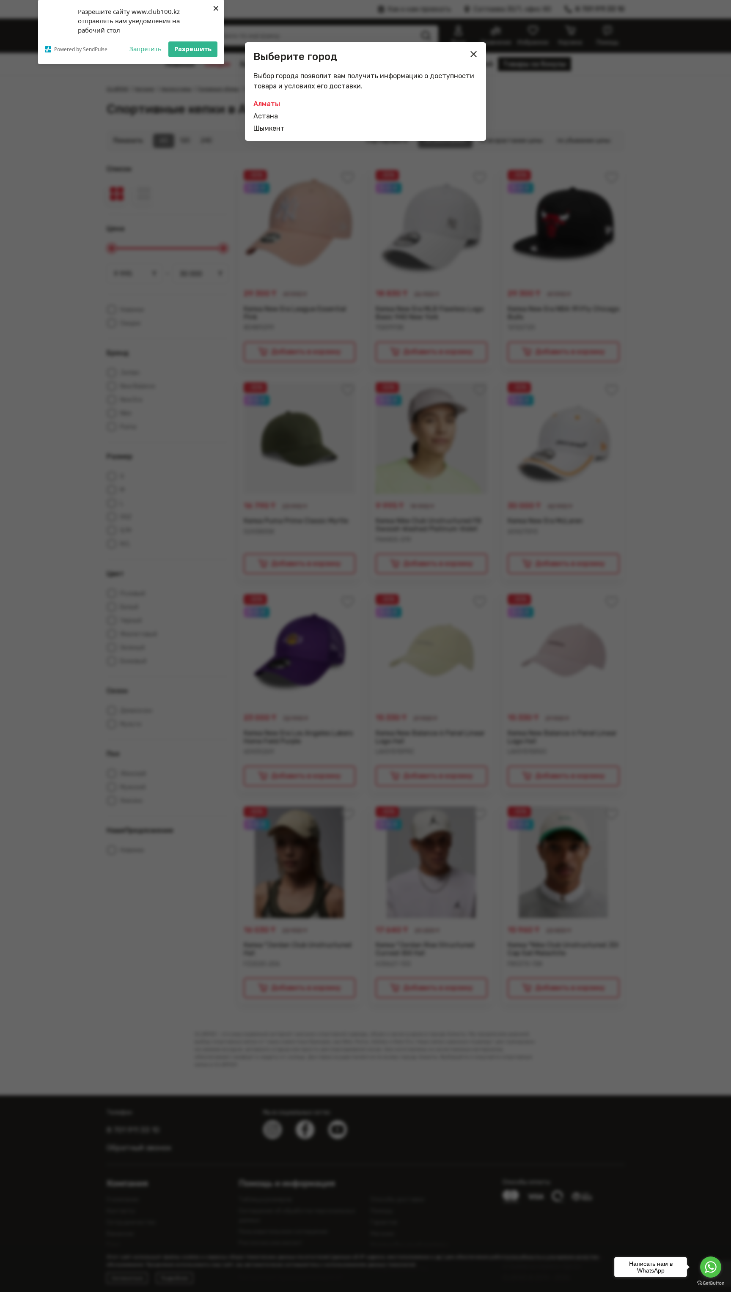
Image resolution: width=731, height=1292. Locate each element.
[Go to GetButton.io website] (710, 1283)
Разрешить (193, 48)
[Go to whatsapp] (710, 1267)
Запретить (145, 48)
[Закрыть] (473, 54)
